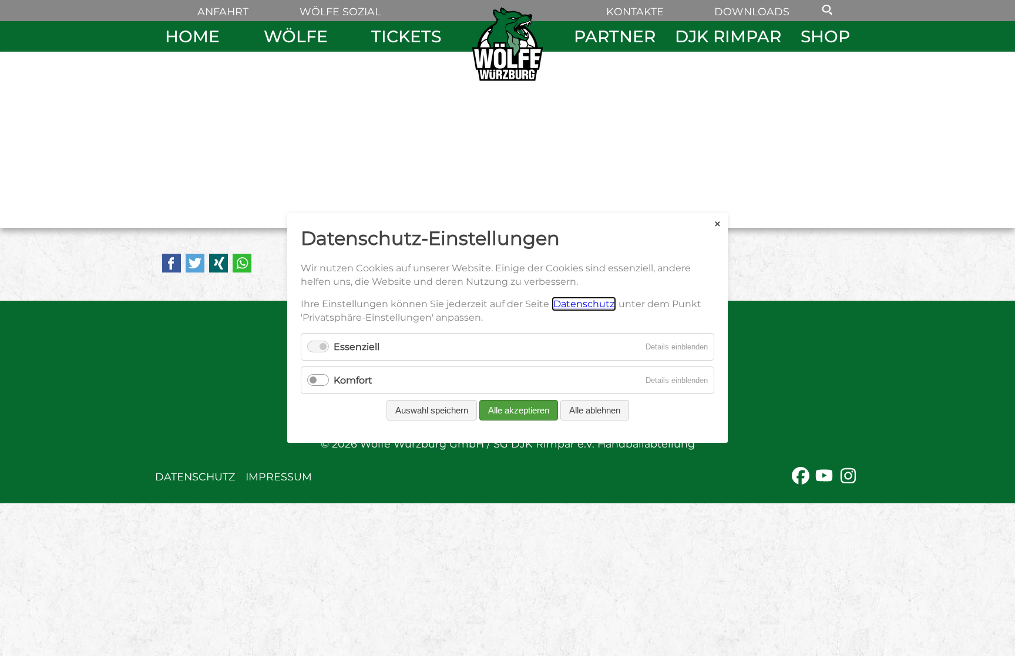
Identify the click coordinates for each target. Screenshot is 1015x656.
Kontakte (635, 11)
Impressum (279, 476)
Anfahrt (222, 11)
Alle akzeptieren (518, 410)
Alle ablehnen (594, 410)
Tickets (406, 36)
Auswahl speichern (431, 410)
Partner (615, 36)
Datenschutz (195, 476)
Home (192, 36)
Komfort (353, 380)
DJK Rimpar (728, 36)
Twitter (195, 263)
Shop (825, 36)
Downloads (751, 11)
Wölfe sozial (340, 11)
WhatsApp (242, 263)
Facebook (171, 263)
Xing (218, 263)
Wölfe (296, 36)
